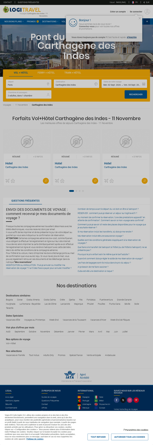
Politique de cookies (34, 439)
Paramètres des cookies (136, 430)
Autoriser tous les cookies (129, 437)
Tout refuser (98, 437)
